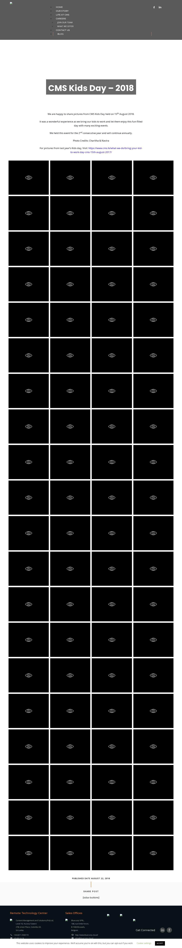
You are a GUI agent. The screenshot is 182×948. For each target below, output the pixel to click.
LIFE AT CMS (62, 15)
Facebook (154, 7)
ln (162, 930)
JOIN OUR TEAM (65, 22)
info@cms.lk (19, 938)
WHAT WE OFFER (65, 26)
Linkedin (160, 7)
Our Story (62, 11)
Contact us (63, 30)
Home (59, 7)
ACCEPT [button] (160, 943)
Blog (60, 34)
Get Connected (145, 930)
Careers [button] (61, 18)
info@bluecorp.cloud (84, 938)
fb (169, 930)
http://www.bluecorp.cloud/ (86, 935)
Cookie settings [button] (144, 943)
